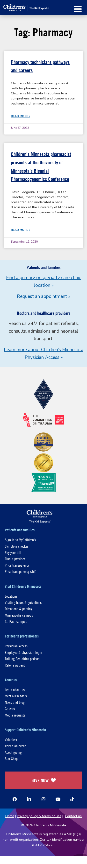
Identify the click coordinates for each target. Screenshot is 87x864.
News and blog (15, 702)
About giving (13, 752)
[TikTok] (72, 799)
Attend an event (15, 745)
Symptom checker (16, 546)
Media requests (15, 715)
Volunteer (11, 739)
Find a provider (15, 558)
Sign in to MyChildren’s (20, 539)
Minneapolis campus (19, 615)
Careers (10, 708)
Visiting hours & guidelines (23, 602)
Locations (11, 596)
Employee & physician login (23, 652)
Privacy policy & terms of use (39, 816)
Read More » (20, 116)
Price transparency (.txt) (20, 571)
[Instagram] (43, 799)
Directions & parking (18, 608)
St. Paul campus (16, 621)
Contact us (73, 816)
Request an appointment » (43, 296)
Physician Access (16, 645)
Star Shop (11, 758)
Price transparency (17, 565)
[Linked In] (29, 799)
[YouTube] (58, 799)
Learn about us (15, 689)
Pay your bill (13, 552)
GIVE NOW (40, 780)
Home (9, 816)
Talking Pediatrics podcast (22, 658)
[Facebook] (15, 799)
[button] (78, 9)
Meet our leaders (16, 695)
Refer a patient (15, 665)
